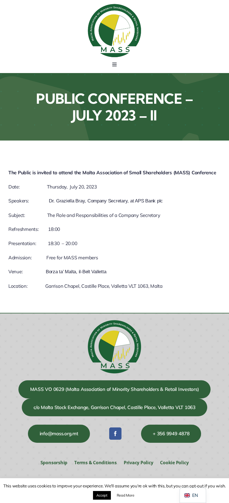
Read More (125, 495)
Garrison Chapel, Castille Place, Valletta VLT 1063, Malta (103, 286)
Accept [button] (102, 495)
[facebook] (115, 433)
